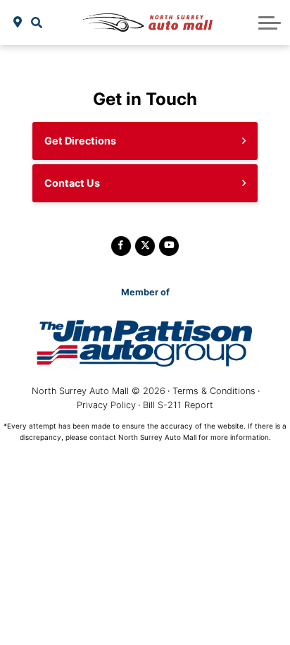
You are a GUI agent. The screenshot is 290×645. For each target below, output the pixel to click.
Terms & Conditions (214, 391)
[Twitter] (145, 246)
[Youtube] (169, 246)
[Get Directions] (18, 22)
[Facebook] (121, 246)
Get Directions (80, 141)
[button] (37, 22)
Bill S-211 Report (178, 405)
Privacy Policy (106, 405)
